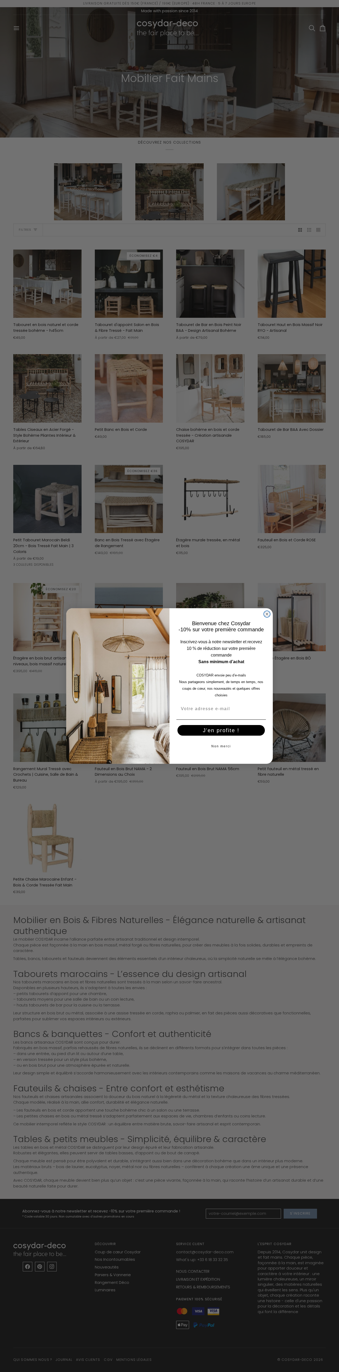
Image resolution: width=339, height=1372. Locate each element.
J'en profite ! (221, 730)
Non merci (221, 746)
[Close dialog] (267, 614)
